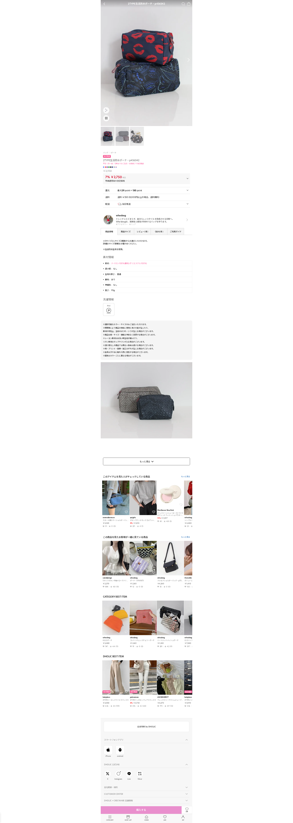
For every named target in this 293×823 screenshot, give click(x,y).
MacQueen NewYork (165, 510)
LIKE (164, 820)
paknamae (134, 697)
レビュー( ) (142, 231)
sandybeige (107, 578)
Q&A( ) (159, 231)
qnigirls (133, 518)
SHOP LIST (128, 820)
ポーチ (113, 153)
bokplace (106, 697)
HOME (146, 820)
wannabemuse (109, 518)
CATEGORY (109, 820)
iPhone (108, 756)
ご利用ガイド (175, 231)
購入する (141, 810)
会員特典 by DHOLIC (146, 726)
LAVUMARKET (163, 697)
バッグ (105, 153)
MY (183, 820)
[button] (188, 60)
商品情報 (109, 231)
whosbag (133, 578)
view (186, 220)
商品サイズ (125, 231)
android (120, 756)
